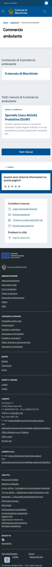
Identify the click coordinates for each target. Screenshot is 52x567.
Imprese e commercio (13, 109)
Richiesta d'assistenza (11, 526)
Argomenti (15, 22)
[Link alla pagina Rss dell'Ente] (3, 539)
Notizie (5, 361)
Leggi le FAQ (7, 516)
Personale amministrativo (13, 297)
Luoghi (4, 384)
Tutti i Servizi (26, 152)
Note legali (6, 505)
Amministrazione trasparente (14, 513)
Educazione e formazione (13, 333)
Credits (15, 556)
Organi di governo (9, 293)
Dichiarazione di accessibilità (14, 509)
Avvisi (4, 369)
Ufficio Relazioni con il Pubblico (15, 432)
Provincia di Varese (10, 479)
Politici (4, 302)
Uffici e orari (7, 436)
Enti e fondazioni (9, 289)
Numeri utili (7, 440)
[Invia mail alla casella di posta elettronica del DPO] (24, 455)
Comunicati (6, 365)
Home (5, 22)
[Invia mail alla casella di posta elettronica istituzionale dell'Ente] (26, 420)
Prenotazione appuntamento (14, 522)
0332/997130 (16, 413)
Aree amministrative (11, 280)
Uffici (4, 306)
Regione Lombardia (10, 3)
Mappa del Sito (36, 556)
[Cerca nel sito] (43, 11)
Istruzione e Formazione (12, 346)
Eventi (4, 388)
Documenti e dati (9, 284)
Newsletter (7, 543)
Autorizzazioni (8, 325)
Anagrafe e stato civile (11, 320)
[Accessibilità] (7, 560)
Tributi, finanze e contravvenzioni (16, 342)
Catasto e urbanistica (11, 329)
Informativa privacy (10, 501)
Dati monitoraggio (9, 553)
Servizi (31, 553)
